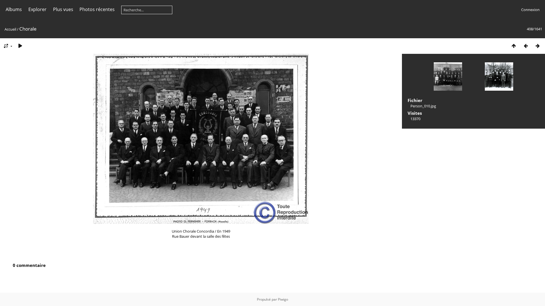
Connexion (530, 9)
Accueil (10, 29)
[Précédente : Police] (526, 45)
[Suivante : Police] (538, 45)
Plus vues (63, 9)
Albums (14, 9)
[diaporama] (20, 45)
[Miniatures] (514, 45)
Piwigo (283, 299)
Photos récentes (97, 9)
